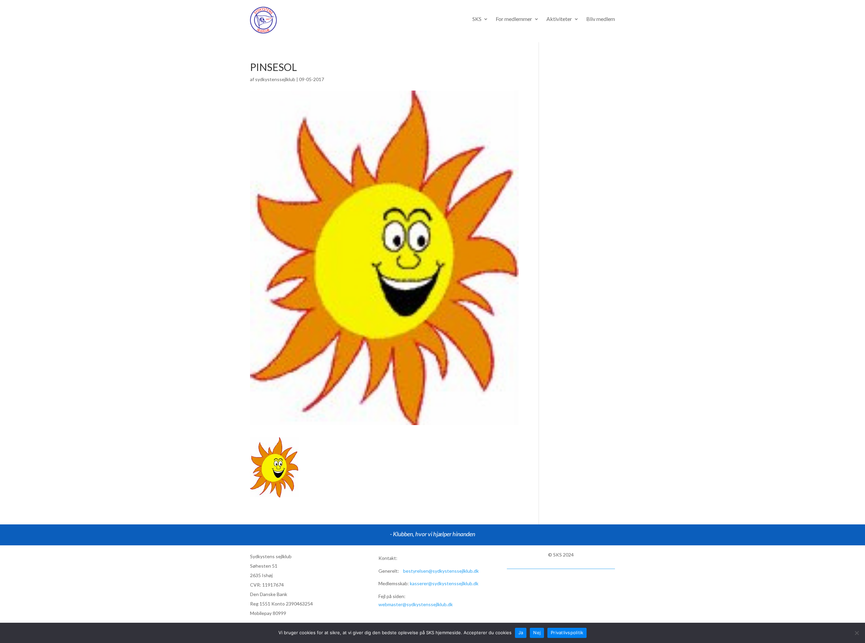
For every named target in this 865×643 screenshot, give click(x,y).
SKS (476, 19)
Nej (537, 632)
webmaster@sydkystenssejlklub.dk (415, 604)
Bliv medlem (600, 19)
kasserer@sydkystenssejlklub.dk (444, 583)
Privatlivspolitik (567, 632)
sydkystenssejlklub (275, 79)
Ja (520, 632)
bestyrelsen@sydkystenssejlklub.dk (441, 571)
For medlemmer (514, 19)
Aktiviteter (559, 19)
